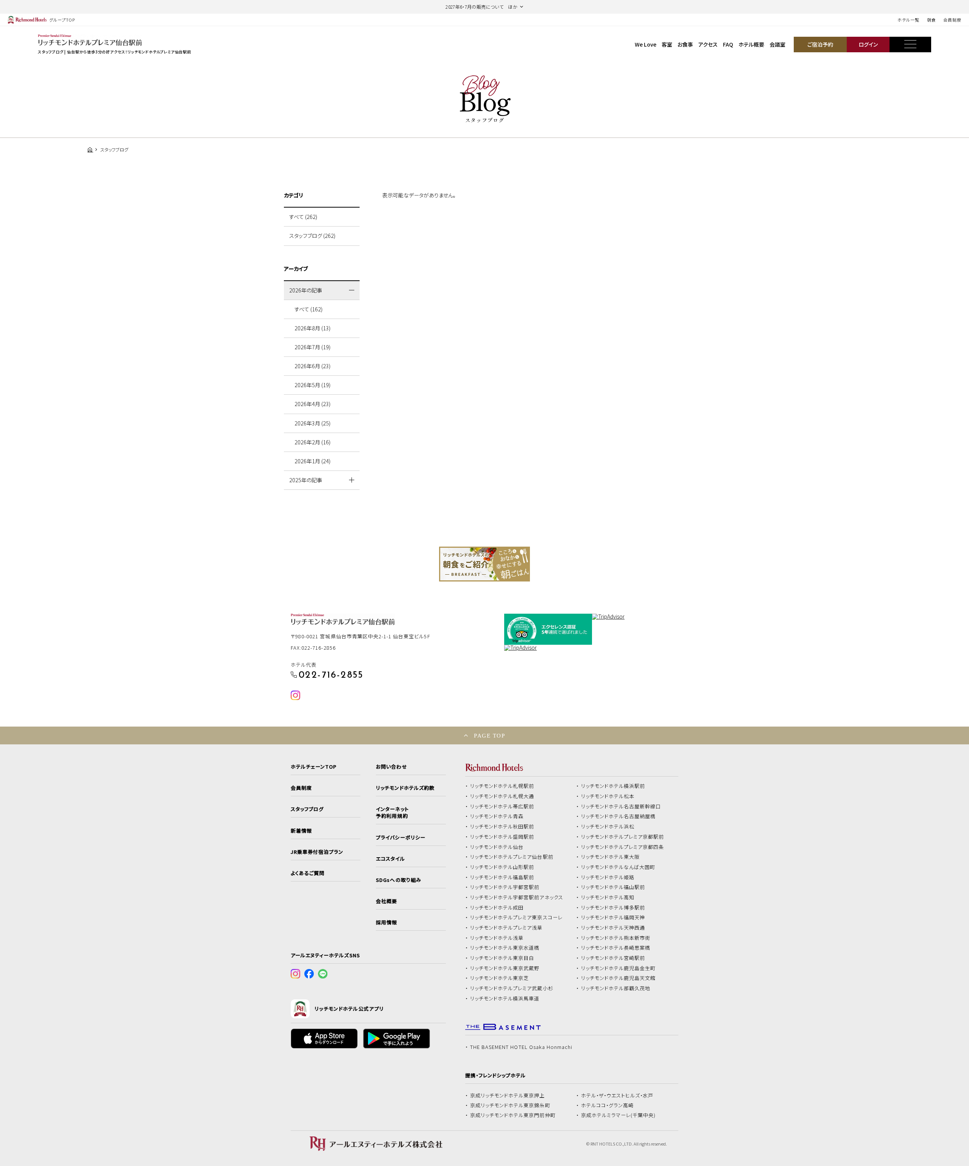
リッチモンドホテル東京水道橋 (505, 947)
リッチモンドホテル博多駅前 (613, 907)
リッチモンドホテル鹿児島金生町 (618, 968)
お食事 (685, 44)
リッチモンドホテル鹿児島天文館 (618, 978)
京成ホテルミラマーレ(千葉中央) (618, 1115)
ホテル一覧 (908, 20)
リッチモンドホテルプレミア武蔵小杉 (511, 988)
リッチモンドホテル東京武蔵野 (505, 968)
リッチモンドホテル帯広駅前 (502, 806)
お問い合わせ (391, 766)
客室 (667, 44)
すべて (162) (308, 309)
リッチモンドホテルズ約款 (405, 788)
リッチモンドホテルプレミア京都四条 (622, 847)
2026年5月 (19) (312, 385)
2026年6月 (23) (312, 366)
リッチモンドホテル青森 (497, 816)
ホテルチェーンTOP (314, 766)
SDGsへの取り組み (398, 880)
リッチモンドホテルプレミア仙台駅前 (511, 856)
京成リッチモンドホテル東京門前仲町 (513, 1115)
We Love (645, 44)
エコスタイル (390, 858)
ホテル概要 (751, 44)
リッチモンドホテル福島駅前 (502, 877)
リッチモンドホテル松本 (608, 796)
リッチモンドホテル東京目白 (502, 958)
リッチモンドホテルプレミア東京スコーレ (516, 917)
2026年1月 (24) (312, 461)
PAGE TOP (489, 735)
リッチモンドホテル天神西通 (613, 927)
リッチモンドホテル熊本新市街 (616, 938)
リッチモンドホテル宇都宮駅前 (505, 887)
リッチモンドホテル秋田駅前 (502, 826)
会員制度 (952, 20)
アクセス (708, 44)
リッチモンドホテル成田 (497, 907)
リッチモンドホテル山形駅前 (502, 867)
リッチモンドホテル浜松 (608, 826)
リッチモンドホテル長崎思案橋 (616, 947)
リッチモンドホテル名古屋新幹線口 (621, 806)
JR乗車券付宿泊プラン (317, 852)
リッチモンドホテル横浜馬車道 (505, 998)
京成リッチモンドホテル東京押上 (507, 1095)
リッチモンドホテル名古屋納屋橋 (618, 816)
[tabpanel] (484, 564)
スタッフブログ (307, 809)
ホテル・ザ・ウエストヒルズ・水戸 (617, 1095)
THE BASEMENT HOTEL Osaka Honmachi (521, 1047)
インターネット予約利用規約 (392, 812)
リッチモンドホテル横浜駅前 (613, 786)
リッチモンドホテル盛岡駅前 (502, 836)
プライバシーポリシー (400, 837)
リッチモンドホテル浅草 (497, 938)
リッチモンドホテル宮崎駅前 (613, 958)
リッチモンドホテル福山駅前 (613, 887)
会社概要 (386, 901)
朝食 (931, 20)
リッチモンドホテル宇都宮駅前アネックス (516, 897)
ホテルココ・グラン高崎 (607, 1105)
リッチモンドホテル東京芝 (499, 978)
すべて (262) (303, 216)
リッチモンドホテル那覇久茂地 (616, 988)
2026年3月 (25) (312, 423)
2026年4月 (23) (312, 404)
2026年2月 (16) (312, 442)
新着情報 (301, 830)
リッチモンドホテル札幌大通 (502, 796)
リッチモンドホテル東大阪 (610, 856)
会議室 (777, 44)
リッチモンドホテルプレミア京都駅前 (622, 836)
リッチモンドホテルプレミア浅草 (506, 927)
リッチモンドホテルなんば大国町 (618, 867)
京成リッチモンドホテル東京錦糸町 (510, 1105)
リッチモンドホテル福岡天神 (613, 917)
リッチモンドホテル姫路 (608, 877)
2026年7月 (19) (312, 347)
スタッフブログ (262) (312, 235)
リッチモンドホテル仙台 (497, 847)
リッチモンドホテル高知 (608, 897)
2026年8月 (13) (312, 328)
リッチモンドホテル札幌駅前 (502, 786)
